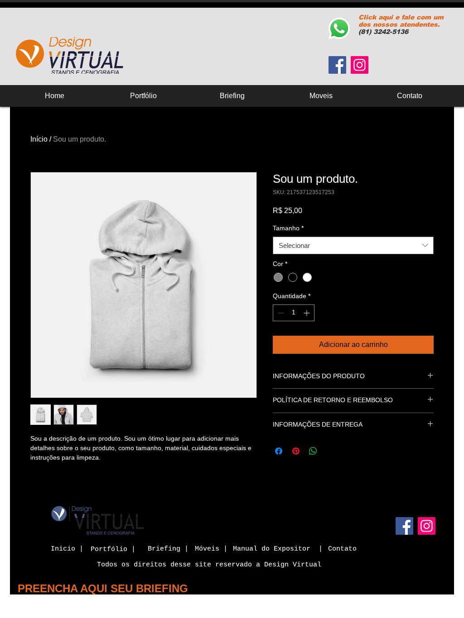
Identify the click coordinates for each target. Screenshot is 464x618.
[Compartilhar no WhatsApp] (313, 451)
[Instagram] (359, 65)
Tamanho (288, 228)
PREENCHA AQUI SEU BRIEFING (103, 588)
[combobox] (353, 245)
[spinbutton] (293, 313)
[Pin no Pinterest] (295, 451)
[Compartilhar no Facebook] (278, 451)
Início (39, 139)
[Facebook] (337, 65)
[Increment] (307, 313)
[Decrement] (279, 313)
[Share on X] (330, 451)
